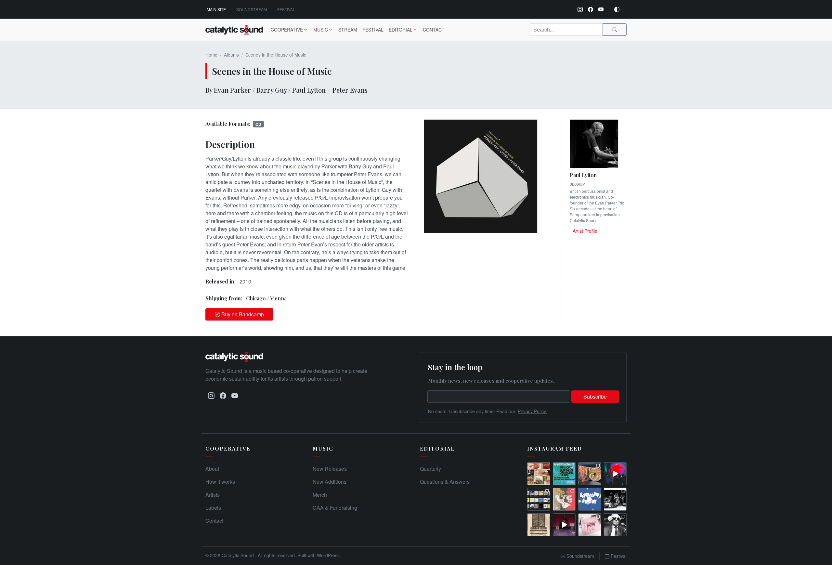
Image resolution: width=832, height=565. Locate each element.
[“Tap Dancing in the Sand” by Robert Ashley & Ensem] (615, 524)
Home (211, 54)
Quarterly (430, 468)
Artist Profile (585, 231)
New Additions (329, 481)
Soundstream (251, 9)
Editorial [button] (400, 29)
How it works (220, 481)
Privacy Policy (532, 411)
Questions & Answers (445, 481)
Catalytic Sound (238, 555)
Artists (212, 494)
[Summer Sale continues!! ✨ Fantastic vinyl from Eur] (538, 473)
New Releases (330, 468)
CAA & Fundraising (335, 507)
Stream (347, 29)
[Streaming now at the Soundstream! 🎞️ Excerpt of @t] (564, 524)
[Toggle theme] (619, 9)
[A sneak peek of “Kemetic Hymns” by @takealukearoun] (615, 473)
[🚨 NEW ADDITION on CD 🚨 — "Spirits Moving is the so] (615, 499)
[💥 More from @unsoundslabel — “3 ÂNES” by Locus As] (589, 524)
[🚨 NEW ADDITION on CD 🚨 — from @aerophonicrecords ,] (589, 473)
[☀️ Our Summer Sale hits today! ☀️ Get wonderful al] (564, 473)
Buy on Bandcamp (242, 314)
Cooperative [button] (287, 29)
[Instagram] (580, 9)
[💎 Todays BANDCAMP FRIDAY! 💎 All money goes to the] (589, 499)
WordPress (329, 555)
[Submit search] (615, 29)
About (212, 468)
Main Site (216, 9)
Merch (320, 494)
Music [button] (320, 29)
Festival (286, 9)
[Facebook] (590, 9)
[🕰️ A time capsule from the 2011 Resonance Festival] (538, 524)
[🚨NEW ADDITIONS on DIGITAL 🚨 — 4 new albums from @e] (564, 499)
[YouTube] (601, 9)
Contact (434, 29)
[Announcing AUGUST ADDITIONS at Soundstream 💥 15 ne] (538, 499)
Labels (213, 507)
